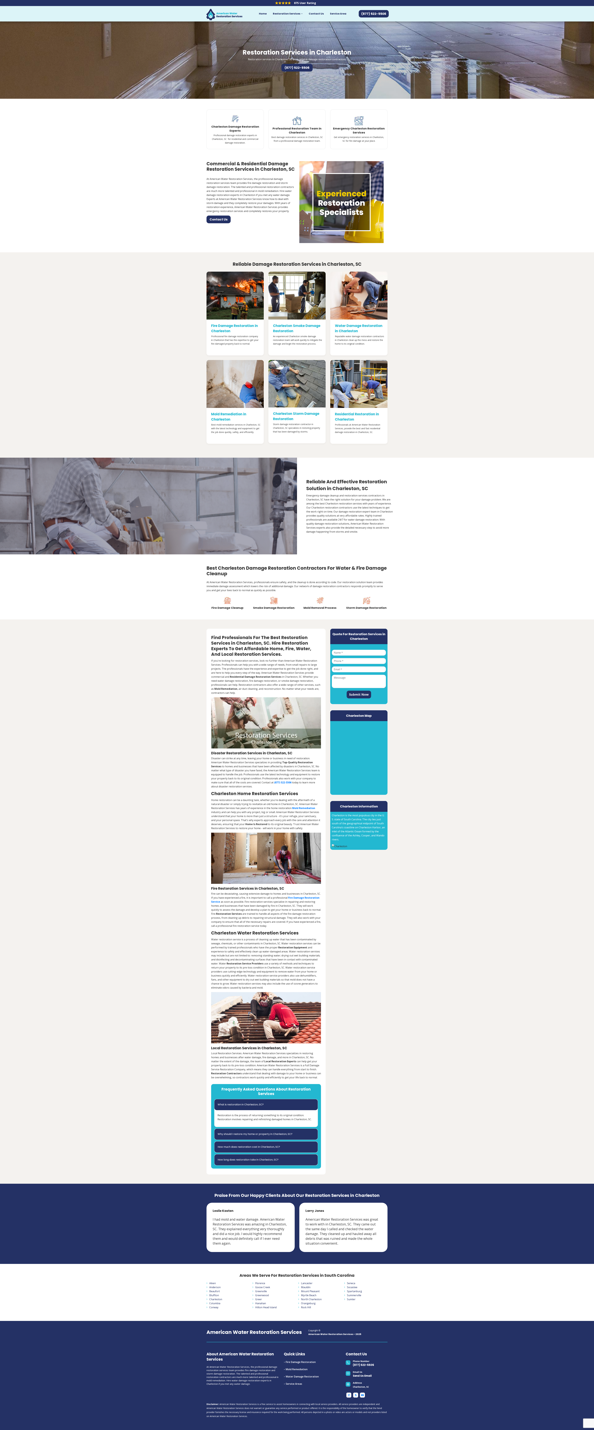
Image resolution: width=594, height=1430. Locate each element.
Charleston (215, 1299)
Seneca (351, 1283)
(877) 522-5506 (363, 1365)
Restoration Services (286, 13)
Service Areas (294, 1384)
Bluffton (214, 1295)
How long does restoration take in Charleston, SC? (248, 1159)
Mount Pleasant (310, 1291)
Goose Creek (262, 1287)
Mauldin (305, 1287)
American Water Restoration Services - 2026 (334, 1334)
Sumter (351, 1299)
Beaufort (214, 1291)
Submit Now (359, 694)
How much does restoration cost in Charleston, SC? (249, 1147)
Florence (260, 1283)
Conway (213, 1307)
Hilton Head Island (266, 1307)
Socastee (352, 1287)
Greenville (261, 1291)
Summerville (354, 1295)
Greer (258, 1299)
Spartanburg (354, 1291)
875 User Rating (305, 3)
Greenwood (262, 1295)
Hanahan (260, 1303)
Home (263, 13)
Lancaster (306, 1283)
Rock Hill (306, 1307)
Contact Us (316, 13)
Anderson (215, 1287)
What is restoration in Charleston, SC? (241, 1104)
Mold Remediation (297, 1369)
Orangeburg (308, 1303)
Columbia (214, 1303)
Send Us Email (362, 1376)
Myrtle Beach (308, 1295)
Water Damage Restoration (302, 1376)
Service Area (338, 13)
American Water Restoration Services (254, 1332)
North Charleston (311, 1299)
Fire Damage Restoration (301, 1362)
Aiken (212, 1283)
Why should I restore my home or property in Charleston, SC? (255, 1134)
